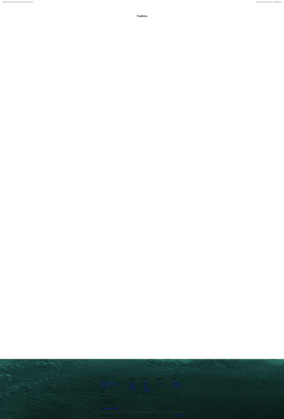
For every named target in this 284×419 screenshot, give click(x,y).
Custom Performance (125, 10)
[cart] (280, 11)
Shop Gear (132, 384)
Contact (176, 10)
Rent (114, 10)
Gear (163, 10)
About (169, 10)
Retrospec (146, 389)
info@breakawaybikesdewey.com (264, 2)
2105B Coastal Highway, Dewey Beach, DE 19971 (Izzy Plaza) (18, 2)
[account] (278, 11)
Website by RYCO (179, 415)
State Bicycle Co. (147, 391)
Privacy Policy (175, 384)
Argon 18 (145, 386)
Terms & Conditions (177, 386)
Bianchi (145, 382)
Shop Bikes (132, 382)
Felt (144, 384)
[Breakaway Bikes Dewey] (143, 11)
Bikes (108, 10)
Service (156, 10)
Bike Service (132, 386)
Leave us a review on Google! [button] (109, 408)
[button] (4, 11)
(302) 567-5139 (277, 2)
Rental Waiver (175, 382)
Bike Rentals (132, 389)
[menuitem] (264, 2)
